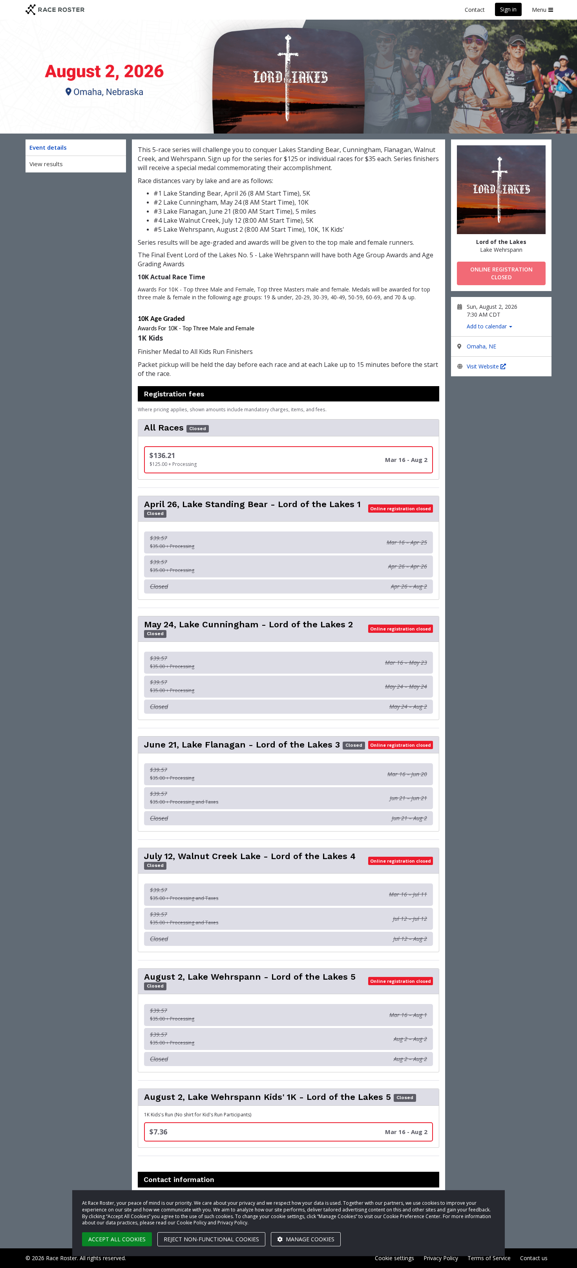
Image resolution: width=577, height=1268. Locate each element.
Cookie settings (394, 1258)
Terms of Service (489, 1258)
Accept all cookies (117, 1239)
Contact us (534, 1258)
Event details (48, 147)
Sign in (508, 9)
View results (46, 164)
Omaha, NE (481, 346)
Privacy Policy (441, 1258)
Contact (475, 9)
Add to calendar (487, 326)
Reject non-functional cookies (211, 1239)
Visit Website (483, 366)
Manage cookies (309, 1239)
